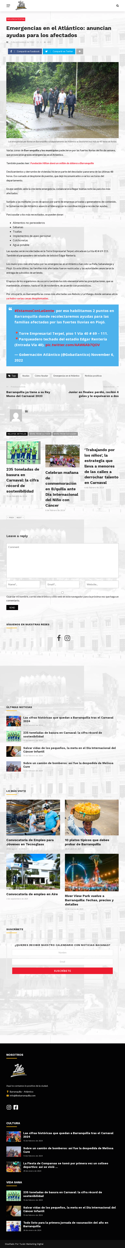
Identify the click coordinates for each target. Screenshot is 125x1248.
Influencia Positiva (15, 19)
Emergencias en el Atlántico (66, 375)
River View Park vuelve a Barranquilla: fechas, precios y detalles (89, 900)
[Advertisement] (62, 673)
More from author (40, 434)
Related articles (17, 434)
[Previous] (8, 778)
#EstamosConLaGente (34, 310)
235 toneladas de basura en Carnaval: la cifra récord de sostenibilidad (22, 480)
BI (7, 42)
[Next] (14, 778)
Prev (11, 518)
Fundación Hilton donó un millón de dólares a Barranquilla (62, 163)
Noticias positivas (93, 375)
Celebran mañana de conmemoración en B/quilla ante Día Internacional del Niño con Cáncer (61, 489)
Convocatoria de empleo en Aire (32, 894)
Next (19, 518)
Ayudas (25, 375)
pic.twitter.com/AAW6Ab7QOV (72, 344)
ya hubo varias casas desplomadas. (27, 298)
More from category (65, 434)
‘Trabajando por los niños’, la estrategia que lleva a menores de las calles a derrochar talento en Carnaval (101, 466)
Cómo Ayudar (41, 375)
